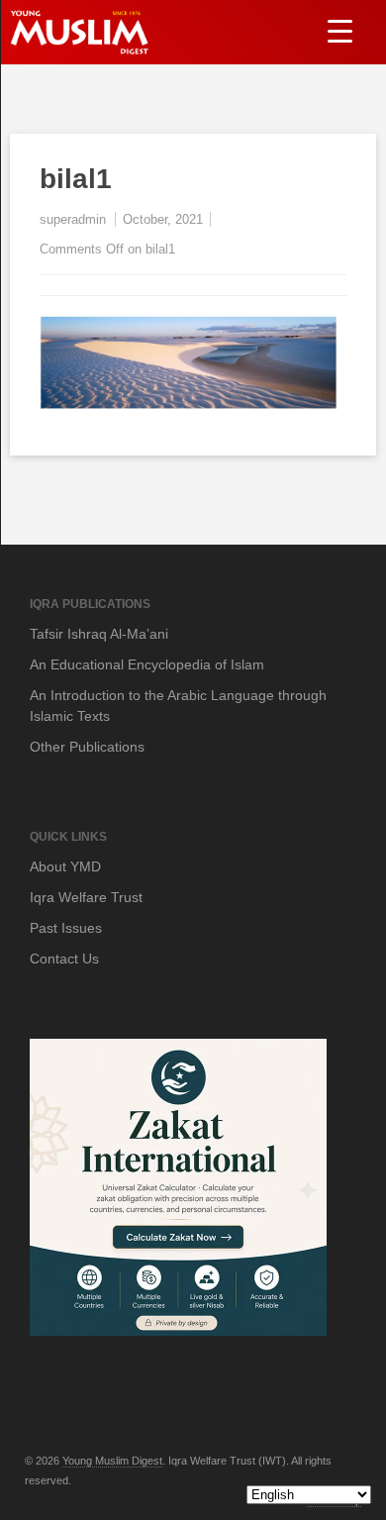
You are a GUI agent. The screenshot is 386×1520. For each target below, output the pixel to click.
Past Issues (66, 928)
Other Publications (87, 747)
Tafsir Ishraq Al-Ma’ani (99, 634)
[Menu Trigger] (340, 30)
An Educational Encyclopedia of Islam (147, 664)
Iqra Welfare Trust (86, 897)
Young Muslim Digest (112, 1461)
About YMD (65, 866)
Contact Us (64, 958)
